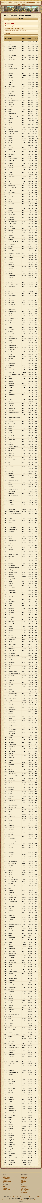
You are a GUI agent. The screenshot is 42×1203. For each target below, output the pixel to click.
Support (39, 2)
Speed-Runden (30, 2)
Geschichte (24, 1192)
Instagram (24, 1177)
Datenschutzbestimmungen (10, 1200)
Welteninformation (19, 2)
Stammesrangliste (10, 26)
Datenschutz (32, 1197)
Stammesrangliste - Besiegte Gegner (15, 30)
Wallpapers (6, 1183)
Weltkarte (7, 33)
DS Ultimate (24, 1183)
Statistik (5, 1180)
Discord (23, 1180)
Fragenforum (6, 1189)
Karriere (23, 1188)
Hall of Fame (8, 21)
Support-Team (25, 1189)
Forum (24, 4)
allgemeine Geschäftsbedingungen (30, 1200)
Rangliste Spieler (9, 23)
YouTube (23, 1181)
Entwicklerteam (25, 1191)
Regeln (10, 2)
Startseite (4, 2)
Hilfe (19, 4)
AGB (38, 1197)
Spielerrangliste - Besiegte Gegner (14, 28)
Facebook (23, 1178)
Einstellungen (6, 1178)
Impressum (25, 1197)
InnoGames (24, 1186)
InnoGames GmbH (15, 1197)
